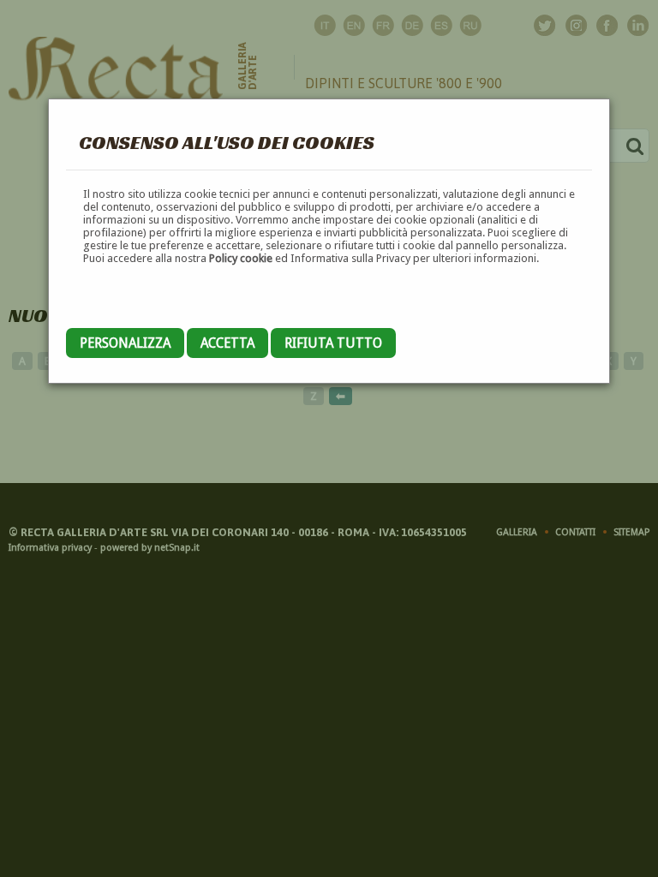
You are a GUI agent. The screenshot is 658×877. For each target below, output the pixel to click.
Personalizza (125, 343)
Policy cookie (240, 258)
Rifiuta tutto (333, 343)
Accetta (227, 343)
